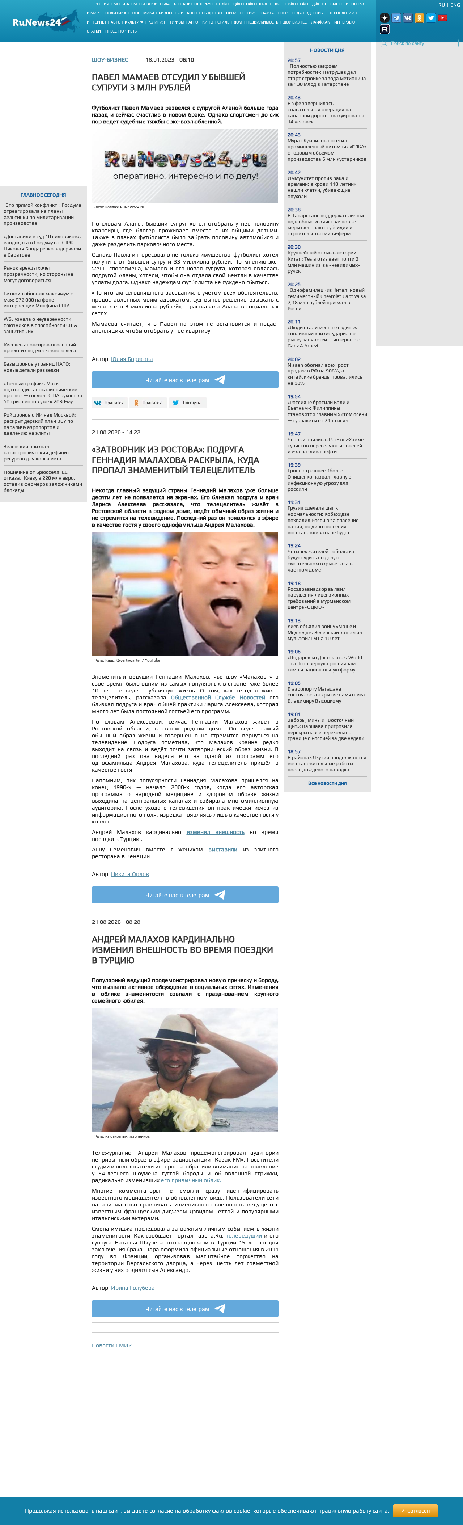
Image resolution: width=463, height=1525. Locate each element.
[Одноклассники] (148, 400)
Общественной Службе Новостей (218, 697)
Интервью (344, 22)
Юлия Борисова (132, 358)
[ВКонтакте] (109, 400)
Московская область (154, 4)
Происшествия (241, 13)
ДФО (316, 4)
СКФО (278, 4)
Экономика (142, 13)
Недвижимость (262, 22)
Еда (298, 13)
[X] (188, 400)
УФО (292, 4)
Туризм (176, 22)
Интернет (96, 22)
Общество (212, 13)
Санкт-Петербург (197, 4)
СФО (304, 4)
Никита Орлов (130, 874)
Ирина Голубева (133, 1287)
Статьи (94, 31)
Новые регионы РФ (344, 4)
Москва (121, 4)
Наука (267, 13)
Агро (193, 22)
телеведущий (245, 1235)
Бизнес (166, 13)
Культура (134, 22)
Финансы (187, 13)
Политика (115, 13)
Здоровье (315, 13)
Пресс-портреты (121, 31)
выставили (222, 849)
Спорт (284, 13)
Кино (207, 22)
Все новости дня (327, 783)
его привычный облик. (190, 1180)
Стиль (223, 22)
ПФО (250, 4)
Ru (441, 5)
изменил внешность (216, 832)
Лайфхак (320, 22)
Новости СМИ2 (112, 1345)
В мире (94, 13)
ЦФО (237, 4)
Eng (455, 5)
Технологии (341, 13)
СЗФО (224, 4)
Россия (102, 4)
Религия (156, 22)
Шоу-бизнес (295, 22)
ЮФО (263, 4)
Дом (238, 22)
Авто (115, 22)
